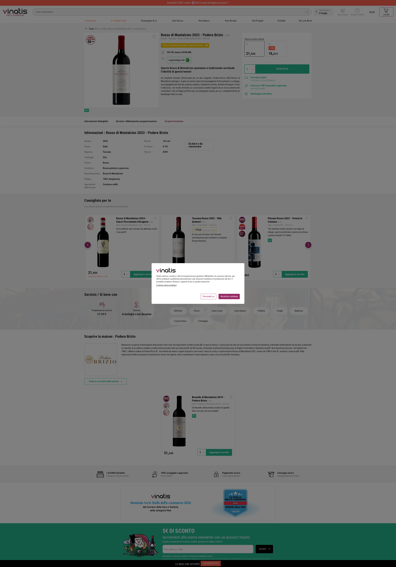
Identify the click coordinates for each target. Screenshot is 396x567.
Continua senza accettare (166, 285)
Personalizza (208, 296)
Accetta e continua (229, 296)
